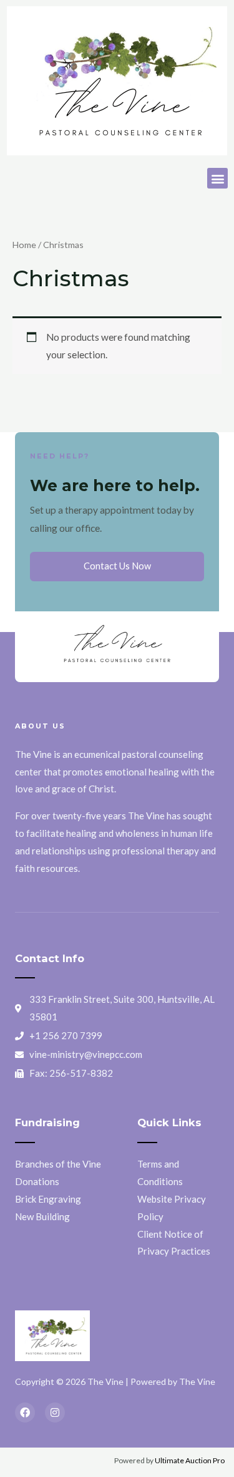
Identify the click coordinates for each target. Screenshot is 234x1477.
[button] (217, 178)
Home (24, 244)
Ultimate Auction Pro (190, 1460)
